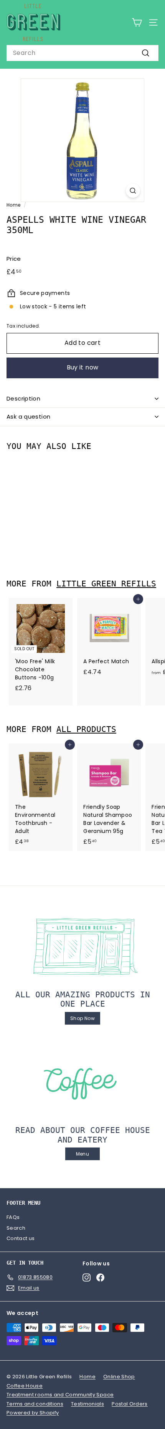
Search (16, 1228)
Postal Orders (130, 1403)
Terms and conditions (35, 1403)
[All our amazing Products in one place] (82, 947)
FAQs (13, 1217)
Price (14, 259)
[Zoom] (133, 191)
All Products (86, 729)
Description (23, 398)
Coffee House (25, 1385)
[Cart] (137, 22)
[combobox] (82, 53)
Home (13, 205)
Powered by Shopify (33, 1412)
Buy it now (83, 367)
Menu (82, 1154)
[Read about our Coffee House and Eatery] (82, 1082)
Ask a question (28, 416)
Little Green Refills (106, 583)
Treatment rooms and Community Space (60, 1394)
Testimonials (87, 1403)
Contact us (21, 1238)
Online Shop (119, 1376)
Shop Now (82, 1018)
